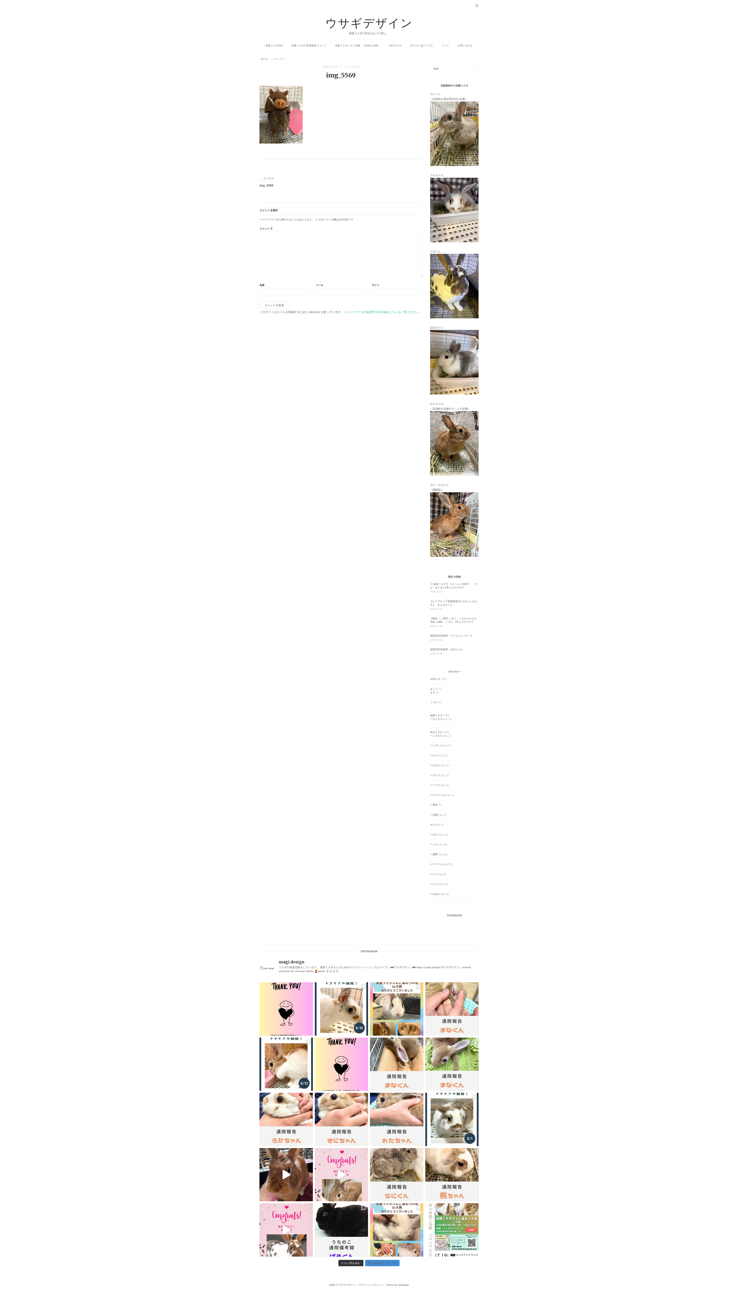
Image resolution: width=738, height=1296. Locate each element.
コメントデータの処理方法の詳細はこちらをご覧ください (380, 312)
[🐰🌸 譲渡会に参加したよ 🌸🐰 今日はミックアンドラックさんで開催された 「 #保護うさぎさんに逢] (396, 1230)
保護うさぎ (436, 715)
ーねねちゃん (437, 894)
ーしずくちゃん (439, 745)
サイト (375, 285)
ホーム (264, 58)
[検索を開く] (477, 5)
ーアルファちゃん (440, 795)
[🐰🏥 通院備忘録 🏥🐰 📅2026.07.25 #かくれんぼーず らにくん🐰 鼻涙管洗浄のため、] (396, 1174)
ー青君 (434, 804)
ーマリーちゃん (439, 864)
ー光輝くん (436, 814)
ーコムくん (436, 844)
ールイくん (436, 755)
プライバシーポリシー (370, 1285)
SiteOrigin (403, 1285)
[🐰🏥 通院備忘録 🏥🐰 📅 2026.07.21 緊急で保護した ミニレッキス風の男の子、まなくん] (452, 1064)
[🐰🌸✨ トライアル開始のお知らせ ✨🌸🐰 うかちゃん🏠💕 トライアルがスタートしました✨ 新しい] (341, 1009)
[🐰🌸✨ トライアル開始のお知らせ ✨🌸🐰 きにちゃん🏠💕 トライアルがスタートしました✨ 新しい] (286, 1064)
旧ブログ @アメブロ (421, 45)
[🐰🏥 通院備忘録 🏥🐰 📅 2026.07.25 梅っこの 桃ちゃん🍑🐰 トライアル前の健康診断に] (452, 1174)
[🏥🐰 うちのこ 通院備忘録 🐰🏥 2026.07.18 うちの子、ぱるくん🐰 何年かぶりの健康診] (341, 1230)
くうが (434, 702)
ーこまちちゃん (439, 735)
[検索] (474, 67)
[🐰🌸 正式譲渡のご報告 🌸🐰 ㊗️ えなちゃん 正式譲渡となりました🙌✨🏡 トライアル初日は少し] (341, 1174)
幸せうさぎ (436, 732)
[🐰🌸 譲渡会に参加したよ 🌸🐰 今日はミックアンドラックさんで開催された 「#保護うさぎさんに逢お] (396, 1009)
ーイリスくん (437, 785)
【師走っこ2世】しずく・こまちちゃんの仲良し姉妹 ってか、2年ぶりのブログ (453, 620)
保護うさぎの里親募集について (309, 45)
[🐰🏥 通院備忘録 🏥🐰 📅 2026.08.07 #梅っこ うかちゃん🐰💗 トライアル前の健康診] (286, 1119)
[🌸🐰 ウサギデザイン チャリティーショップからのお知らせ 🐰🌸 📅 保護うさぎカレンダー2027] (341, 1064)
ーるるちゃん (437, 765)
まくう (434, 688)
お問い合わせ (465, 45)
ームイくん (436, 884)
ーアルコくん (437, 775)
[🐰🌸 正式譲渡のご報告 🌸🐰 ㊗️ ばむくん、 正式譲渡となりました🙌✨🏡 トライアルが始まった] (286, 1230)
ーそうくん (436, 874)
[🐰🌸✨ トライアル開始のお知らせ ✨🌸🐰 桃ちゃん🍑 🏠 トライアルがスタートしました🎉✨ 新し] (452, 1119)
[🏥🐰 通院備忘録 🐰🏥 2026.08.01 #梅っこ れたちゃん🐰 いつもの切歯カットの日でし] (396, 1119)
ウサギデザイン (369, 23)
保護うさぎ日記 (274, 45)
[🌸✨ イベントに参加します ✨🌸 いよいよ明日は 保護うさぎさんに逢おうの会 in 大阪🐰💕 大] (452, 1230)
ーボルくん (436, 834)
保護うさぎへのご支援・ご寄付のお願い (357, 45)
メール (319, 285)
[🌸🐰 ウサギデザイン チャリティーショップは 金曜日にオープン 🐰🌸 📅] (286, 1009)
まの (432, 692)
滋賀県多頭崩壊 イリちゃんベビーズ (451, 635)
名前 (261, 285)
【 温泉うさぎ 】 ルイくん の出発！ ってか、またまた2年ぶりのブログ (454, 586)
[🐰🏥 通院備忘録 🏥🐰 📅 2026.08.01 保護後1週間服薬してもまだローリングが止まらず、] (452, 1009)
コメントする (351, 66)
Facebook (454, 915)
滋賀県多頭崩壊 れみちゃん (446, 649)
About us (395, 45)
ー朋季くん (436, 854)
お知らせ (435, 678)
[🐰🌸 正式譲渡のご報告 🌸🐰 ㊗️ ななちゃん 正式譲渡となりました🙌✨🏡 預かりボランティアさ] (286, 1174)
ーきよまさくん (439, 718)
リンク (445, 45)
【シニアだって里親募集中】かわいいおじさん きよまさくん (454, 603)
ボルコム (435, 824)
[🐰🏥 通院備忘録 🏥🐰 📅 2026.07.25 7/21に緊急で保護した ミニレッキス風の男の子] (396, 1064)
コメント (266, 228)
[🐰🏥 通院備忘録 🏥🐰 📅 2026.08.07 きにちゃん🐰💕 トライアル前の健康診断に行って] (341, 1119)
